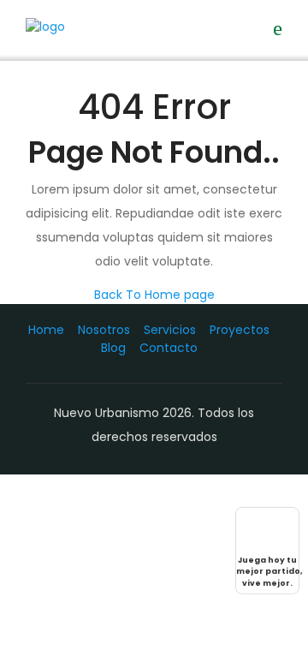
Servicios (170, 329)
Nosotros (104, 329)
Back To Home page (154, 294)
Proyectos (240, 329)
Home (46, 329)
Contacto (168, 347)
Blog (113, 347)
